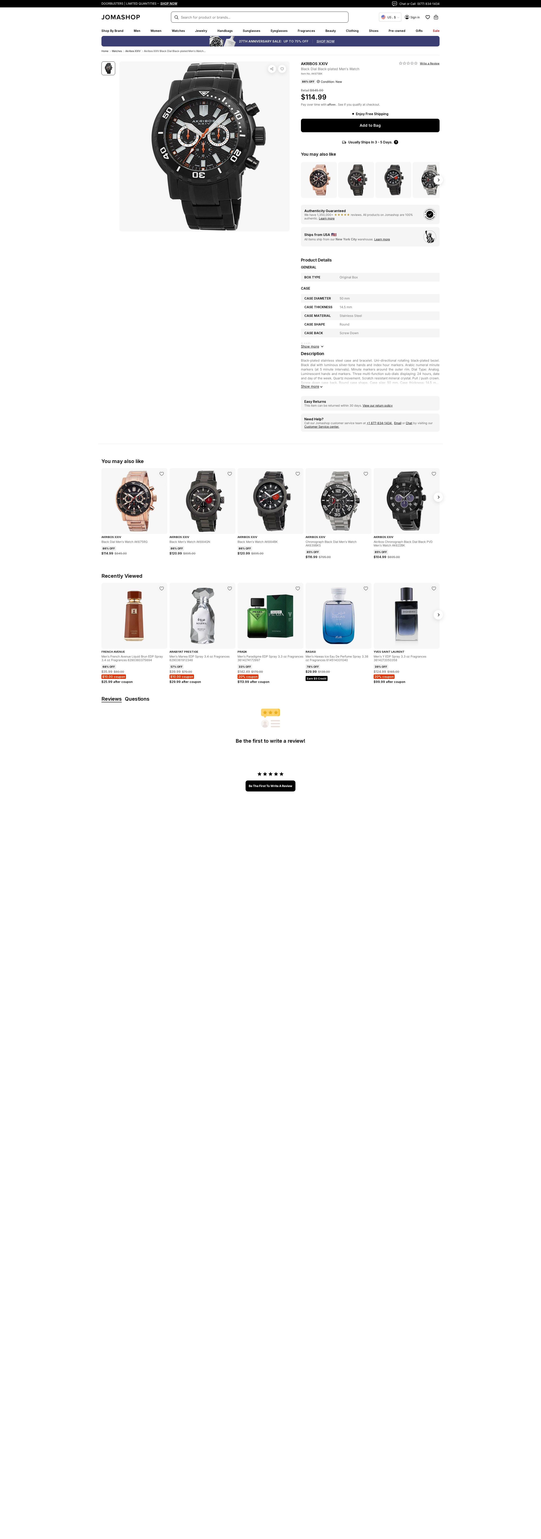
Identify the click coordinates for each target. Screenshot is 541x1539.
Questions (137, 699)
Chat (409, 423)
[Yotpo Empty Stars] (408, 63)
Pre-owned (397, 31)
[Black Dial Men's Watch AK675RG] (162, 474)
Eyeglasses (279, 31)
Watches (178, 31)
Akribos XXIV (133, 51)
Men (137, 31)
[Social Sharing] (272, 69)
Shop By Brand (112, 31)
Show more (310, 386)
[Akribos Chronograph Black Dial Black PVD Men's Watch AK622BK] (434, 474)
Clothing (352, 31)
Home (104, 51)
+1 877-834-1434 (379, 423)
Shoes (373, 31)
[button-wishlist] (427, 17)
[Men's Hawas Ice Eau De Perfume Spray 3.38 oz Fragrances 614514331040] (366, 588)
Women (155, 31)
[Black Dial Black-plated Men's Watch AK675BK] (282, 69)
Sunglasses (251, 31)
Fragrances (306, 31)
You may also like (318, 154)
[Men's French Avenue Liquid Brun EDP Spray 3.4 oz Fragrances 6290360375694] (162, 588)
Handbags (225, 31)
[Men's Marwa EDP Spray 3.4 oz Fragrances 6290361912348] (230, 588)
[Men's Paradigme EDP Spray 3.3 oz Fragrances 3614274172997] (298, 588)
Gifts (419, 31)
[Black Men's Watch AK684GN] (230, 474)
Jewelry (201, 31)
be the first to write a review (270, 786)
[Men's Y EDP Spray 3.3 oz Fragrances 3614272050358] (434, 588)
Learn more (327, 218)
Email (397, 423)
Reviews (111, 699)
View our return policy (378, 405)
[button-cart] (436, 17)
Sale (436, 31)
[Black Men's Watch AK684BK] (298, 474)
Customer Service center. (321, 426)
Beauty (330, 31)
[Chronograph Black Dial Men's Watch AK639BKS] (366, 474)
